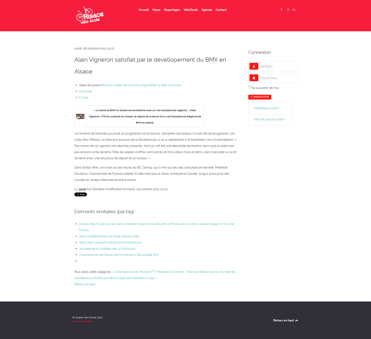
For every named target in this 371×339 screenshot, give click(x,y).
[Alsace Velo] (100, 15)
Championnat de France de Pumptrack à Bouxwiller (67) (118, 255)
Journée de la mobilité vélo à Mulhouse (107, 248)
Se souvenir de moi (265, 88)
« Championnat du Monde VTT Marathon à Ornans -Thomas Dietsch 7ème (165, 272)
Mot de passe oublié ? (270, 119)
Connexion (260, 96)
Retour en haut (84, 284)
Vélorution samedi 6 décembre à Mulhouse (110, 242)
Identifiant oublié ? (267, 108)
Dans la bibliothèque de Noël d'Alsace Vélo (109, 236)
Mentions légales (82, 321)
